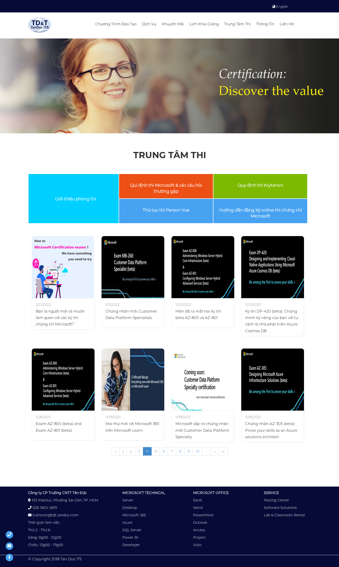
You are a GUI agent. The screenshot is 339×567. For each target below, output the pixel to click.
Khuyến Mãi (173, 24)
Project (199, 537)
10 (197, 451)
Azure (127, 522)
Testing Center (276, 500)
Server (127, 500)
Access (199, 530)
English (281, 6)
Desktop (129, 507)
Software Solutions (280, 507)
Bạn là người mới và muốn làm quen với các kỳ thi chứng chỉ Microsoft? (60, 318)
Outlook (200, 522)
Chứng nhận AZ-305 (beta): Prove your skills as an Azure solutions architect (271, 430)
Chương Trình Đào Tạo (115, 24)
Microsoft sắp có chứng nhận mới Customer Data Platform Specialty (202, 430)
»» (223, 451)
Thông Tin (265, 24)
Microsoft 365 (134, 515)
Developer (131, 545)
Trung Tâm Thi (237, 24)
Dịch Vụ (149, 24)
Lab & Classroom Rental (284, 515)
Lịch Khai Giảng (204, 24)
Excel (197, 500)
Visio (197, 545)
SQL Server (131, 530)
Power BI (130, 537)
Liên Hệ (287, 24)
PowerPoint (203, 515)
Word (198, 507)
